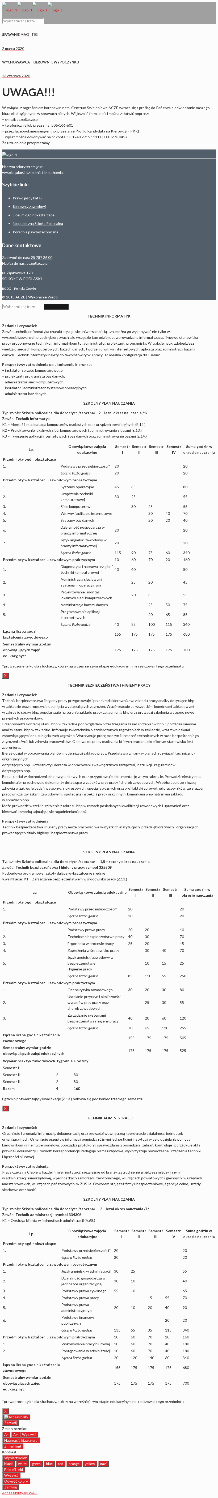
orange (74, 1464)
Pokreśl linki (13, 1469)
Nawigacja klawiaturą (20, 1440)
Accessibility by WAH (19, 1493)
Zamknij (10, 1423)
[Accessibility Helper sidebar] (16, 1417)
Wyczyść (29, 1434)
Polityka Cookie (25, 288)
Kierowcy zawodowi (29, 206)
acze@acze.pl (37, 263)
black (8, 1464)
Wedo (53, 297)
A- (6, 1434)
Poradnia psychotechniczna (35, 232)
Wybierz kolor (15, 1458)
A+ (15, 1434)
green (36, 1464)
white (22, 1464)
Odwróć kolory (16, 1481)
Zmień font (12, 1446)
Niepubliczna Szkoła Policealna (38, 223)
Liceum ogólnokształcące (33, 215)
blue (49, 1464)
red (60, 1464)
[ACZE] (32, 10)
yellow (90, 1464)
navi (103, 1464)
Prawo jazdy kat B (27, 198)
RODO (6, 288)
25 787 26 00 (41, 257)
